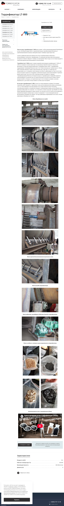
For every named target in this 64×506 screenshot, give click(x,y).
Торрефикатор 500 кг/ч (7, 24)
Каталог (7, 9)
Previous (22, 33)
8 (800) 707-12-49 (45, 3)
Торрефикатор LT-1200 (7, 28)
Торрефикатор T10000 (7, 34)
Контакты (51, 9)
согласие (21, 485)
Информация (36, 9)
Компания (21, 9)
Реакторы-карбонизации (5, 40)
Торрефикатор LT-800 (7, 32)
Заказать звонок (57, 3)
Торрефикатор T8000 (7, 36)
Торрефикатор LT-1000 (7, 30)
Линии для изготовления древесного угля (6, 46)
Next (36, 33)
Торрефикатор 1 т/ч (6, 26)
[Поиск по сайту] (60, 9)
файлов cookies (13, 486)
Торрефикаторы (6, 21)
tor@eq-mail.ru (54, 504)
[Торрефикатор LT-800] (32, 33)
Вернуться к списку (25, 472)
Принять (16, 499)
